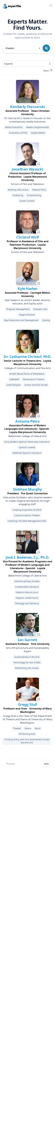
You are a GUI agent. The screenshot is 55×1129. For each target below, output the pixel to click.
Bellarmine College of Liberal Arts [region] (27, 436)
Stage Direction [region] (27, 314)
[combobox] (23, 48)
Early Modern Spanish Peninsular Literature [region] (26, 441)
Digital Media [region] (38, 132)
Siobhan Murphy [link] (27, 489)
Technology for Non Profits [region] (26, 662)
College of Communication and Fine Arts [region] (27, 368)
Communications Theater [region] (27, 515)
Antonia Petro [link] (27, 421)
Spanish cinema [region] (27, 447)
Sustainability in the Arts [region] (27, 656)
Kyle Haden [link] (27, 288)
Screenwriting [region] (34, 195)
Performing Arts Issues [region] (27, 668)
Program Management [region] (18, 309)
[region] (27, 112)
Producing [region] (18, 195)
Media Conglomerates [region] (37, 127)
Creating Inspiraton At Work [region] (27, 509)
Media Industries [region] (14, 127)
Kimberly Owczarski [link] (27, 106)
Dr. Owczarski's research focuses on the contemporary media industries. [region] (27, 120)
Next (46, 763)
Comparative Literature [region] (27, 586)
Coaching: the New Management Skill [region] (27, 520)
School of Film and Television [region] (27, 184)
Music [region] (38, 728)
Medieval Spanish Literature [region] (27, 452)
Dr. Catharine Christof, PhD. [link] (27, 356)
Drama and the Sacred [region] (36, 384)
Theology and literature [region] (27, 603)
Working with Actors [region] (18, 189)
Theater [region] (17, 728)
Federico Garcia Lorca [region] (27, 592)
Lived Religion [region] (13, 384)
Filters (46, 70)
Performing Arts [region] (27, 733)
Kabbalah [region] (14, 379)
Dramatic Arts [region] (40, 309)
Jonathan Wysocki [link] (27, 169)
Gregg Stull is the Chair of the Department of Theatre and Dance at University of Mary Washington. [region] (27, 719)
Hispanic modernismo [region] (27, 597)
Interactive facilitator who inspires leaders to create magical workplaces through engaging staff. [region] (27, 501)
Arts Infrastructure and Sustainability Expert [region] (27, 649)
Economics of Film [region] (18, 132)
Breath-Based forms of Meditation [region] (26, 373)
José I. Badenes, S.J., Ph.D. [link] (27, 557)
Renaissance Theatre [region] (33, 379)
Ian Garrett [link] (27, 639)
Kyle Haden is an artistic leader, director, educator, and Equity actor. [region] (27, 301)
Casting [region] (46, 320)
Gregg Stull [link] (27, 704)
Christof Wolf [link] (27, 237)
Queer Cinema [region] (27, 200)
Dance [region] (28, 728)
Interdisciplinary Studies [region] (27, 581)
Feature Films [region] (39, 189)
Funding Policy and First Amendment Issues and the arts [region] (27, 741)
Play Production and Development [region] (21, 320)
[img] (27, 91)
